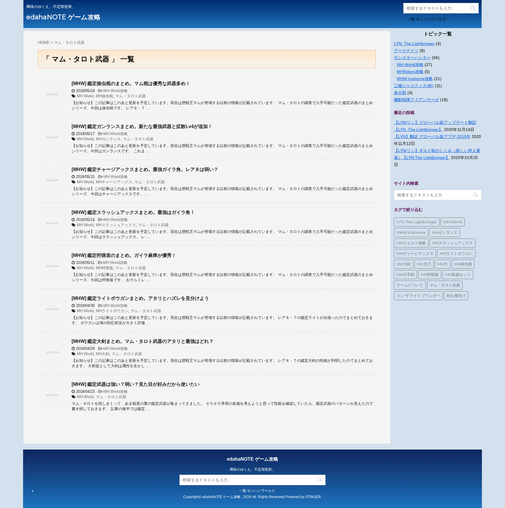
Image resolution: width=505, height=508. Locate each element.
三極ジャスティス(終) (414, 85)
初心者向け (456, 295)
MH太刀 (424, 264)
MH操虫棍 (104, 96)
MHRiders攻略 (410, 71)
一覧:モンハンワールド (426, 19)
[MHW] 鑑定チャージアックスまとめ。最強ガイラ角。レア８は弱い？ (145, 169)
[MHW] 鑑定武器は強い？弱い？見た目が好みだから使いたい (136, 384)
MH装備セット (458, 274)
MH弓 (442, 264)
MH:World (85, 96)
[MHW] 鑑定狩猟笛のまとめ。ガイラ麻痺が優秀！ (124, 255)
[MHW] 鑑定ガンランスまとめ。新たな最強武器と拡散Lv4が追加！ (142, 126)
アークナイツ (406, 50)
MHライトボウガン (112, 311)
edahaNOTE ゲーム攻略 (63, 17)
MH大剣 (102, 354)
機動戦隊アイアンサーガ (416, 99)
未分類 (400, 92)
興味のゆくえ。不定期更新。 (252, 469)
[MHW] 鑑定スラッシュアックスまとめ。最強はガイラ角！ (133, 212)
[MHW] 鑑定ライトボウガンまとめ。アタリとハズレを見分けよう (140, 298)
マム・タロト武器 (130, 96)
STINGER (313, 497)
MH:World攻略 (115, 91)
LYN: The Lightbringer (414, 43)
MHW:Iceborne (411, 232)
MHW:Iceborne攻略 (415, 78)
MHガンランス (108, 139)
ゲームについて (410, 285)
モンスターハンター (412, 57)
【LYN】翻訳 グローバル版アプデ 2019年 (432, 136)
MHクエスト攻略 (411, 243)
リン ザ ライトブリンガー (418, 295)
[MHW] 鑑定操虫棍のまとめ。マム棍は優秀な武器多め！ (131, 83)
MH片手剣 (405, 274)
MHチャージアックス (114, 182)
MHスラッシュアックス (116, 225)
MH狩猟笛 (104, 268)
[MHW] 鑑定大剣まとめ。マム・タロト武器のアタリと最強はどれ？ (143, 341)
